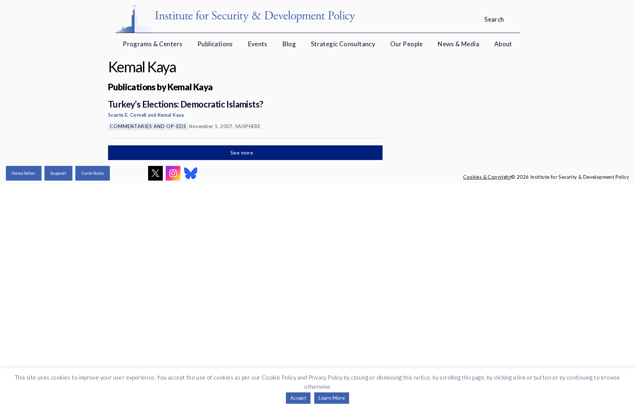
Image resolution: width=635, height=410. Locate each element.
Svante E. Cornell (127, 115)
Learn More (332, 398)
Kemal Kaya (171, 115)
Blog (289, 44)
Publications (215, 44)
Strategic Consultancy (343, 44)
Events (258, 44)
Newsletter (24, 173)
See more (242, 152)
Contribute (92, 173)
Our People (406, 44)
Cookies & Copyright (487, 177)
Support (58, 173)
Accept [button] (298, 398)
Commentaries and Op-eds (148, 126)
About (503, 44)
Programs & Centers (152, 44)
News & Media (458, 44)
